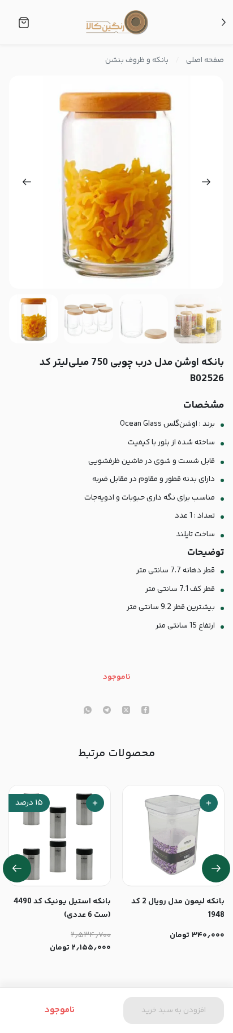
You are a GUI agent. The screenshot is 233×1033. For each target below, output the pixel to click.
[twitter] (126, 711)
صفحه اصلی (205, 60)
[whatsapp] (88, 711)
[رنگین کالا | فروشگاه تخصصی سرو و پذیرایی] (117, 22)
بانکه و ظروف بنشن (137, 60)
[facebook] (145, 711)
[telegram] (107, 711)
